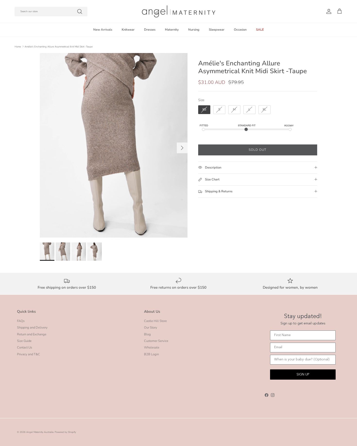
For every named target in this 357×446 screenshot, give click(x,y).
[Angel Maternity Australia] (179, 11)
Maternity (172, 29)
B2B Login (151, 354)
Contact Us (24, 347)
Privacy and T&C (28, 354)
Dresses (149, 29)
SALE (260, 29)
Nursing (193, 29)
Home (18, 46)
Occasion (240, 29)
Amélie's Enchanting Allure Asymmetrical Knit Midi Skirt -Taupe (59, 46)
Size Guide (24, 341)
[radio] (204, 109)
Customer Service (156, 341)
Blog (147, 334)
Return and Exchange (31, 334)
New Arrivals (102, 29)
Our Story (150, 327)
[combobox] (51, 11)
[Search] (80, 11)
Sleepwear (216, 29)
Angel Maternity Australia (39, 432)
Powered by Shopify (65, 432)
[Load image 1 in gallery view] (113, 145)
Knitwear (128, 29)
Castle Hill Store (155, 321)
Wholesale (151, 347)
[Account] (328, 11)
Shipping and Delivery (32, 327)
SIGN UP (303, 374)
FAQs (21, 321)
